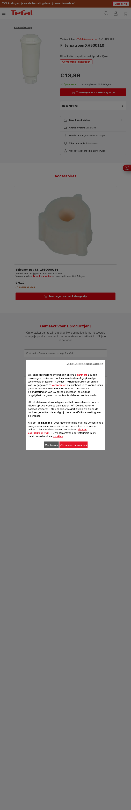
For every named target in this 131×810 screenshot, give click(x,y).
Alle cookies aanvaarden (73, 444)
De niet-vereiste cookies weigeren (85, 363)
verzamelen (59, 384)
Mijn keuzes (51, 444)
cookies (58, 436)
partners (82, 374)
